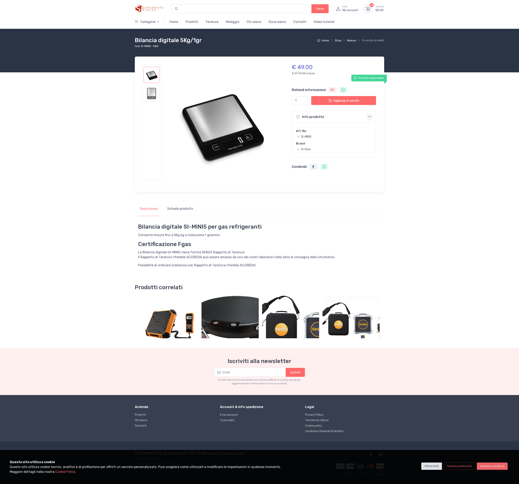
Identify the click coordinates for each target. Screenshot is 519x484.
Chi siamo (254, 22)
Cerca (320, 9)
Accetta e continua (492, 466)
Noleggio (232, 22)
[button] (334, 116)
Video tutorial (324, 22)
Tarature (212, 22)
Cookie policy (313, 425)
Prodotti (192, 22)
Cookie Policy (65, 472)
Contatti (299, 22)
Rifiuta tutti (432, 466)
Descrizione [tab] (149, 209)
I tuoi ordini (227, 420)
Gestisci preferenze (459, 466)
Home (173, 22)
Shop (338, 40)
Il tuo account (229, 415)
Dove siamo (277, 22)
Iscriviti (295, 372)
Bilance (351, 40)
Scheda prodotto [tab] (180, 209)
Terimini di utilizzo (317, 420)
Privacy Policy (314, 415)
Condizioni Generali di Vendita (324, 431)
